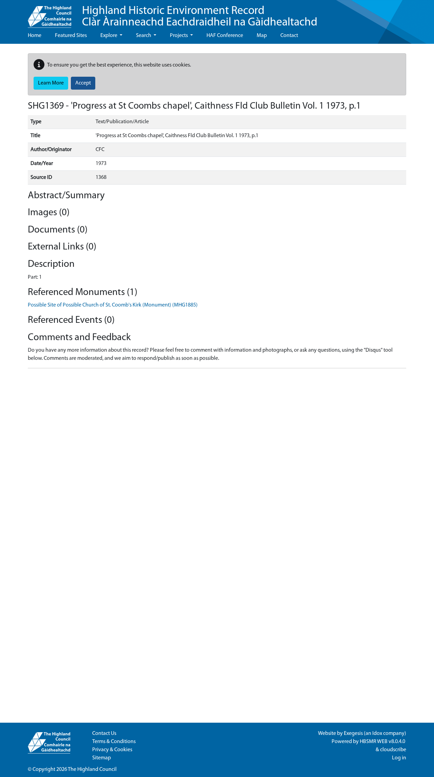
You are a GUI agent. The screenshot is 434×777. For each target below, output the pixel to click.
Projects (179, 35)
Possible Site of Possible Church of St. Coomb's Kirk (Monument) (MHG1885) (113, 305)
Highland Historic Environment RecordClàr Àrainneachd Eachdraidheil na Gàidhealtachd (199, 16)
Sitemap (101, 758)
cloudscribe (393, 750)
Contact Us (104, 733)
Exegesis (353, 733)
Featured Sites (71, 35)
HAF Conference (224, 35)
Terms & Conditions (114, 741)
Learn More (51, 83)
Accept (83, 83)
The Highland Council (92, 769)
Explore (109, 35)
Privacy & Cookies (112, 750)
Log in (399, 758)
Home (34, 35)
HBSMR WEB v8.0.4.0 (383, 741)
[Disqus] (217, 458)
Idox (377, 733)
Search (144, 35)
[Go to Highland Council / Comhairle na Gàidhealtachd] (49, 14)
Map (262, 35)
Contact (289, 35)
